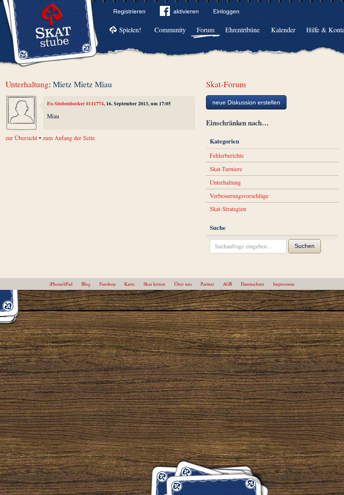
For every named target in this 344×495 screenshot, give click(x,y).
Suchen (304, 245)
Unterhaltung (27, 84)
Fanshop (107, 284)
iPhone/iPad (61, 284)
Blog (86, 284)
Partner (207, 284)
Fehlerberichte (227, 155)
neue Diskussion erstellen (246, 102)
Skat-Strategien (228, 209)
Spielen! (130, 29)
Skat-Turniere (226, 169)
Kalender (283, 29)
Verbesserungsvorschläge (239, 196)
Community (170, 29)
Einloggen (226, 11)
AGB (227, 284)
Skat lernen (154, 284)
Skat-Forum (226, 84)
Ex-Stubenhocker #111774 (75, 103)
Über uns (183, 284)
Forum (205, 29)
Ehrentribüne (242, 29)
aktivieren (186, 11)
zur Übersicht (21, 138)
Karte (129, 284)
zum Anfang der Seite (69, 138)
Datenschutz (252, 284)
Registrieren (129, 11)
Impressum (283, 284)
